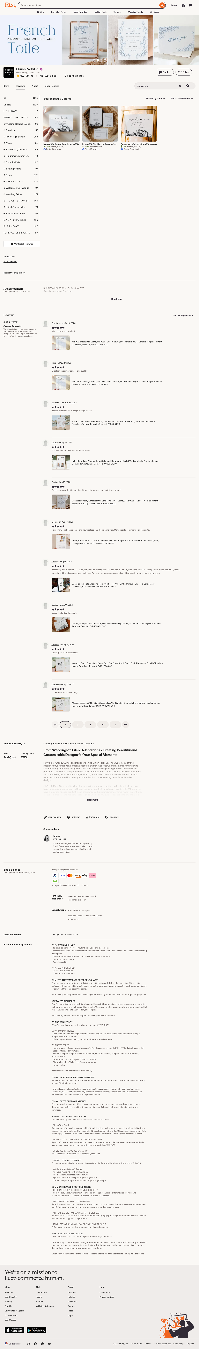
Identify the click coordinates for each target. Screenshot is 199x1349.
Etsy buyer (56, 323)
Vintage (117, 12)
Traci (54, 482)
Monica (55, 522)
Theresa (55, 644)
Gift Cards (154, 12)
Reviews (20, 86)
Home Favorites (80, 12)
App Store (14, 1330)
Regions (190, 1343)
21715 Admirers (10, 261)
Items (6, 86)
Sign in (174, 5)
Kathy (54, 562)
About (35, 86)
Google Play (36, 1330)
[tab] (21, 98)
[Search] (162, 5)
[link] (55, 724)
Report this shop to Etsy (14, 273)
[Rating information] (18, 76)
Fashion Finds (100, 12)
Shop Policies (52, 86)
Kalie (54, 363)
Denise (55, 605)
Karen (54, 442)
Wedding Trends (135, 12)
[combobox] (88, 5)
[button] (165, 72)
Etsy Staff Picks (58, 12)
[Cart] (190, 5)
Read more (116, 299)
